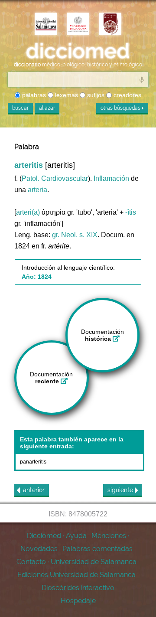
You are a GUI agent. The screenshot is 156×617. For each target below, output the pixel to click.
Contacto (31, 562)
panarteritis (33, 462)
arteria (37, 189)
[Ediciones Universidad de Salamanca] (46, 25)
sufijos (94, 94)
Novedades (39, 549)
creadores (126, 94)
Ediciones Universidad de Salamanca (76, 575)
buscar (20, 108)
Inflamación (111, 178)
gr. (55, 234)
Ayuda (76, 536)
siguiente (121, 489)
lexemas (65, 94)
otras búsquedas (121, 108)
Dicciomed (44, 536)
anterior (34, 489)
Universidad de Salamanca (93, 562)
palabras (33, 94)
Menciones (108, 536)
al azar (47, 108)
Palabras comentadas (97, 549)
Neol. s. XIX (79, 234)
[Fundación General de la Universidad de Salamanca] (110, 25)
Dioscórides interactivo (78, 588)
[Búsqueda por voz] (142, 79)
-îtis (130, 212)
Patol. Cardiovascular (55, 178)
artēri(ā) (28, 212)
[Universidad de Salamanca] (78, 25)
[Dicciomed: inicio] (78, 51)
